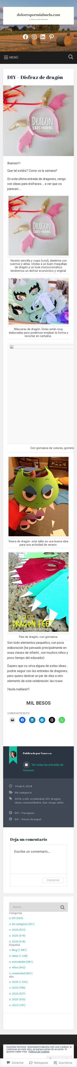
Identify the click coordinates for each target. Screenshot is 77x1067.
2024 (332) (18, 929)
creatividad (37, 798)
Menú (13, 57)
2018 (18, 798)
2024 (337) (18, 993)
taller (60, 802)
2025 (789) (18, 987)
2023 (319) (18, 935)
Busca (70, 57)
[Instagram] (34, 36)
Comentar (53, 880)
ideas (18, 802)
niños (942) (18, 967)
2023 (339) (18, 999)
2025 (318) (18, 941)
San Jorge (49, 802)
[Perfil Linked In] (43, 36)
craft (25, 798)
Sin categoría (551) (23, 924)
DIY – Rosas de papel (28, 819)
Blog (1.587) (19, 949)
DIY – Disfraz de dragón (35, 77)
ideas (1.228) (20, 955)
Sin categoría (23, 792)
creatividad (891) (22, 973)
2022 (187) (18, 1005)
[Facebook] (25, 36)
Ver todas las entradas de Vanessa (43, 767)
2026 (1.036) (20, 981)
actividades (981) (22, 961)
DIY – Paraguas (24, 812)
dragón (55, 798)
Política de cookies (39, 1051)
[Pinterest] (51, 36)
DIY (48, 798)
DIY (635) (17, 918)
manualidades (32, 802)
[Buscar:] (38, 907)
